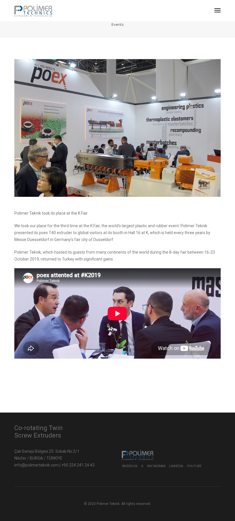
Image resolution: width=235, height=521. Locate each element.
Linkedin (176, 466)
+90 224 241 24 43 (78, 465)
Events (117, 24)
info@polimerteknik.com (37, 465)
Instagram (156, 466)
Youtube (194, 466)
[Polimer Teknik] (33, 10)
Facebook (130, 466)
